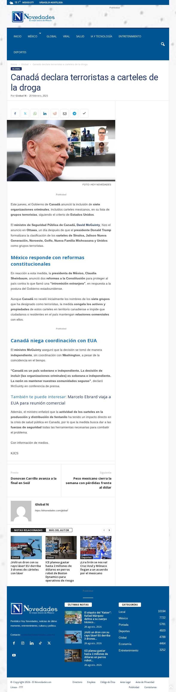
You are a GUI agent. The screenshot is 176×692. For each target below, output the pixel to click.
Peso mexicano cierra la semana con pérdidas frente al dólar (88, 482)
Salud (80, 36)
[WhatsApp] (34, 113)
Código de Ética (107, 682)
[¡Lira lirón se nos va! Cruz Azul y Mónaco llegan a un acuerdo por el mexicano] (95, 547)
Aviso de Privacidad (145, 682)
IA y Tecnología (101, 36)
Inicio (14, 64)
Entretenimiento (130, 36)
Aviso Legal (125, 682)
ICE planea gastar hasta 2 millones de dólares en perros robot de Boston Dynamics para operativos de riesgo (60, 571)
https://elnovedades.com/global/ (51, 510)
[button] (162, 44)
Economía (125, 644)
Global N (20, 95)
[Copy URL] (84, 113)
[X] (25, 113)
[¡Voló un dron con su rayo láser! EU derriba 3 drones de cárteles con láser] (26, 547)
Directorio (77, 682)
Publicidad (134, 687)
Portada (123, 624)
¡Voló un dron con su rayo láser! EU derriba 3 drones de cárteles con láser (26, 567)
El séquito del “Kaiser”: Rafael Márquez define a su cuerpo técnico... (97, 617)
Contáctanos (150, 687)
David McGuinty (88, 225)
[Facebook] (15, 113)
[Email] (64, 113)
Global (52, 36)
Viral (66, 36)
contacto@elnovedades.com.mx (38, 634)
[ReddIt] (54, 113)
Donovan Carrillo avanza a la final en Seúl (33, 480)
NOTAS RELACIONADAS (28, 530)
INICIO (17, 36)
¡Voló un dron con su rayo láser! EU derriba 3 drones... (97, 635)
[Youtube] (14, 655)
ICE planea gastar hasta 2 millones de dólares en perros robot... (96, 655)
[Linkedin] (44, 113)
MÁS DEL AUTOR (59, 530)
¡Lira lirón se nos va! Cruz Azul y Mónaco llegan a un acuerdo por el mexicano (94, 567)
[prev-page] (104, 530)
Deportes (20, 52)
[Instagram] (23, 643)
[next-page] (109, 530)
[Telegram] (74, 113)
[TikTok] (41, 643)
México (32, 36)
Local (122, 611)
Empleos (91, 682)
